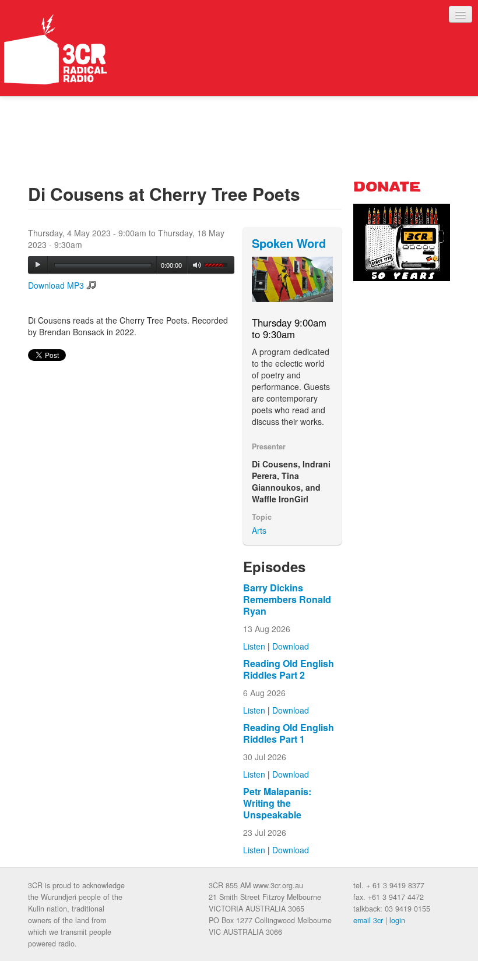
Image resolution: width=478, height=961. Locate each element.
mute (197, 265)
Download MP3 (56, 285)
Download (290, 646)
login (397, 920)
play (38, 265)
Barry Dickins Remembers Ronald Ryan (287, 599)
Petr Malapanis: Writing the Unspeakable (277, 803)
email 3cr (368, 920)
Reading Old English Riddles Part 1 (288, 733)
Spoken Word (289, 243)
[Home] (55, 49)
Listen (254, 646)
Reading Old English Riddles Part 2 (288, 669)
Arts (259, 530)
